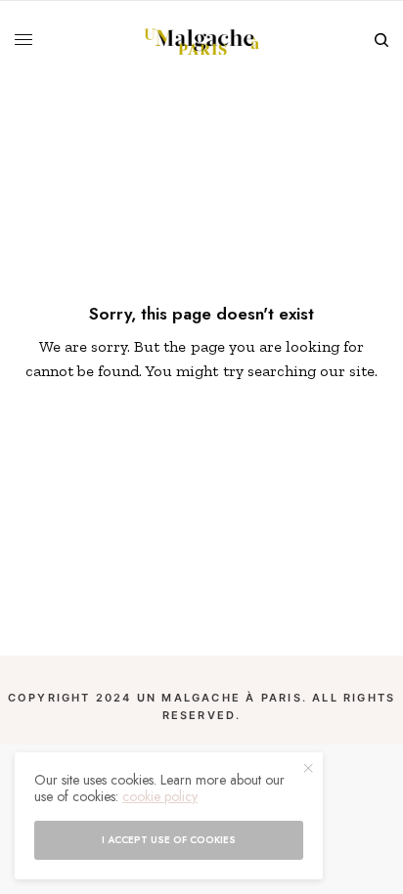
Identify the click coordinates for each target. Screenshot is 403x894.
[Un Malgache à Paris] (202, 40)
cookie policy (160, 796)
